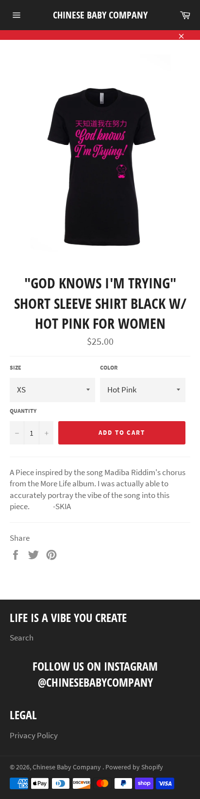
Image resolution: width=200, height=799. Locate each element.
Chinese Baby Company (100, 14)
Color (108, 367)
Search (21, 637)
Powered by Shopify (134, 767)
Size (15, 367)
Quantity (23, 410)
